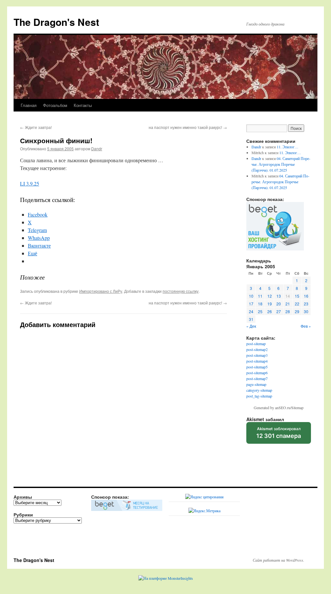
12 (269, 296)
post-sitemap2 (257, 349)
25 (260, 311)
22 (297, 303)
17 (251, 303)
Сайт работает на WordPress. (278, 560)
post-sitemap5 (257, 366)
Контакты (83, 105)
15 (297, 296)
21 (287, 303)
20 (278, 303)
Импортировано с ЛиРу (100, 291)
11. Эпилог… (287, 146)
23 (306, 303)
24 (251, 311)
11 (260, 296)
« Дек (251, 326)
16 (306, 296)
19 (269, 303)
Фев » (306, 326)
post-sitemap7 (257, 378)
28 (287, 311)
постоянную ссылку (180, 291)
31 (251, 319)
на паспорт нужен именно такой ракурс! (188, 127)
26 (269, 311)
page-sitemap (256, 384)
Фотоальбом (55, 105)
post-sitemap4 (257, 361)
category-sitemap (259, 390)
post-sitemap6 (257, 372)
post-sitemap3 (257, 355)
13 (278, 296)
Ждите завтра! (36, 127)
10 (251, 296)
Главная (29, 105)
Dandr (96, 148)
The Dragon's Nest (56, 22)
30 (306, 311)
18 (260, 303)
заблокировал (278, 435)
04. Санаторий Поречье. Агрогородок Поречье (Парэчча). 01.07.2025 (280, 164)
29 (297, 311)
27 (278, 311)
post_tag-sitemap (259, 395)
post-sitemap (256, 343)
